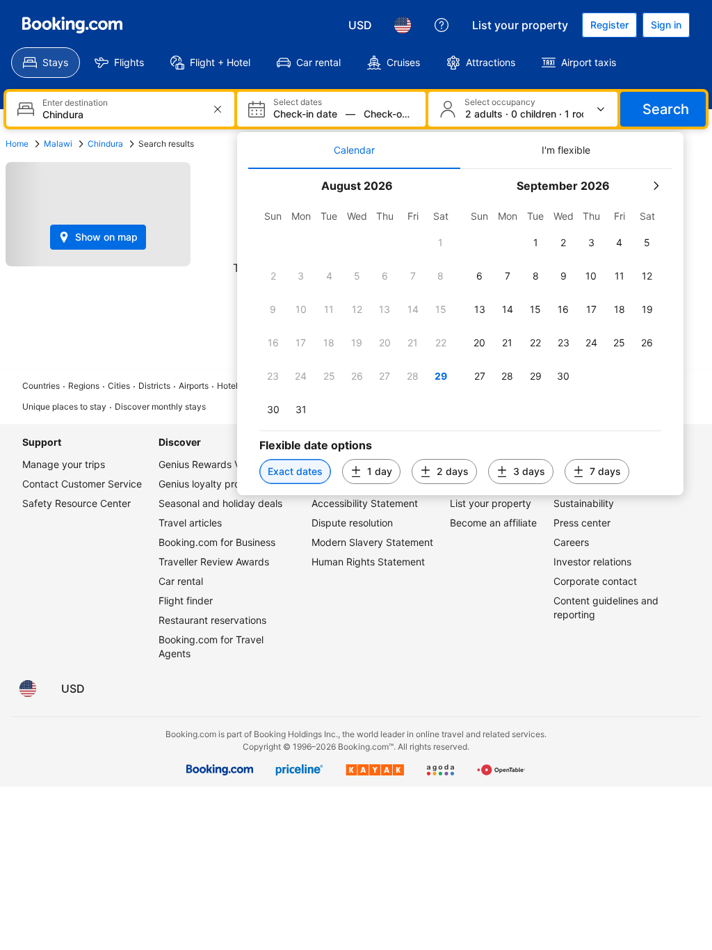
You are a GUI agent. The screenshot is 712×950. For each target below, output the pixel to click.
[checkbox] (441, 242)
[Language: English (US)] (402, 25)
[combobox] (122, 114)
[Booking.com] (72, 25)
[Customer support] (441, 25)
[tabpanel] (460, 332)
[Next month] (655, 185)
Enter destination (75, 103)
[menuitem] (45, 62)
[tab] (354, 150)
